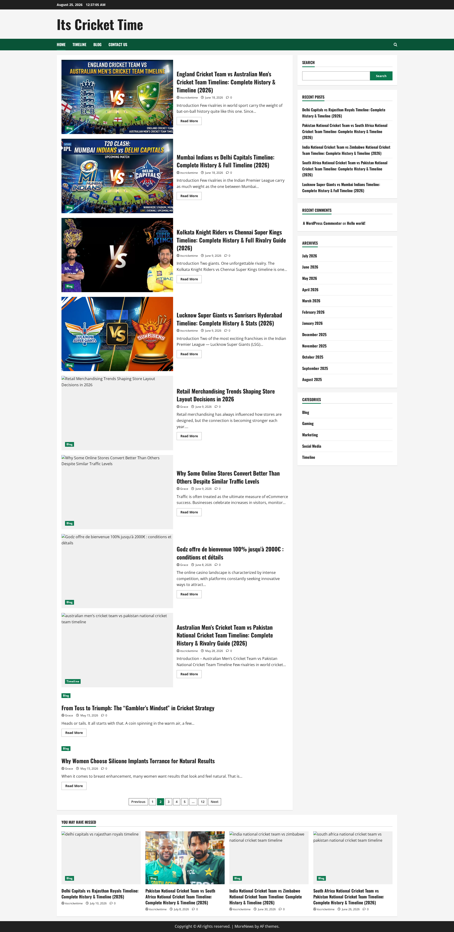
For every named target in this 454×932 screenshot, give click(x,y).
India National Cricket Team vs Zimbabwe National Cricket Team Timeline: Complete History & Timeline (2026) (346, 150)
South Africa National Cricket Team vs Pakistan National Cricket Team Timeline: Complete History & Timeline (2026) (344, 169)
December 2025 (314, 334)
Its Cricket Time (100, 24)
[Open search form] (395, 44)
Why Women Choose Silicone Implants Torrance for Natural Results (138, 760)
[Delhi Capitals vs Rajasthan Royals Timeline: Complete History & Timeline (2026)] (101, 857)
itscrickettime (189, 97)
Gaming (308, 423)
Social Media (311, 446)
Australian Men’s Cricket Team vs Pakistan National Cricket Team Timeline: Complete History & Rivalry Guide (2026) (117, 650)
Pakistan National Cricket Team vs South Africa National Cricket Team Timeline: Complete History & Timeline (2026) (344, 131)
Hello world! (356, 223)
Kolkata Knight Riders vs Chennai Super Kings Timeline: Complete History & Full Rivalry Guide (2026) (117, 255)
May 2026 (309, 278)
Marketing (310, 435)
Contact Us (118, 44)
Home (61, 44)
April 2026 (310, 289)
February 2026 (313, 312)
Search (308, 62)
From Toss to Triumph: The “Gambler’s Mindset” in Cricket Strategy (137, 707)
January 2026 (312, 323)
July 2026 (309, 256)
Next (214, 801)
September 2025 (315, 368)
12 (203, 801)
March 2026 (311, 300)
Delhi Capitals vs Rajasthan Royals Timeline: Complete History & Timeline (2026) (100, 894)
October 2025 (312, 357)
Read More (191, 121)
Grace (184, 407)
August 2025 (312, 379)
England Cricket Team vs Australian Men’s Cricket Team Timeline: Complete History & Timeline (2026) (117, 97)
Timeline (79, 44)
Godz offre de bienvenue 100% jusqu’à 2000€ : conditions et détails (117, 571)
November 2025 (314, 346)
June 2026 (310, 267)
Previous (138, 801)
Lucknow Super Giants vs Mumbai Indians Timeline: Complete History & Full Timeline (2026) (341, 187)
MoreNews (244, 926)
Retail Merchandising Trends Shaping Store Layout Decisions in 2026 (117, 413)
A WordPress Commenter (322, 223)
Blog (97, 44)
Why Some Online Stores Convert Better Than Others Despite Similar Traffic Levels (117, 492)
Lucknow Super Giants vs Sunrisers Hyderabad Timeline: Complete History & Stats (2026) (117, 334)
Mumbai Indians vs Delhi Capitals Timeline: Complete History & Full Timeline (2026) (117, 176)
